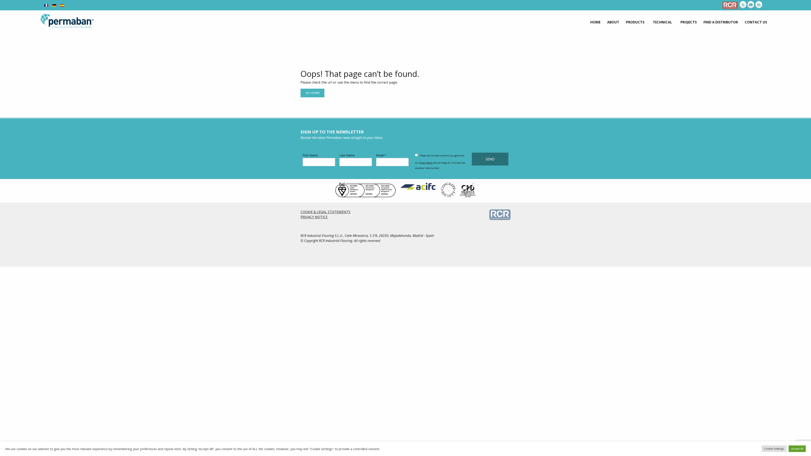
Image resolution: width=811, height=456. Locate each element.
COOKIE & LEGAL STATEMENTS (325, 212)
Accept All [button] (797, 449)
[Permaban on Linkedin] (758, 4)
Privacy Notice (426, 162)
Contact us (756, 22)
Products (635, 22)
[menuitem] (595, 22)
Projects (688, 22)
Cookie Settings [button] (774, 449)
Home (595, 22)
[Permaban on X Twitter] (743, 4)
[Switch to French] (46, 5)
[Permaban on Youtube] (750, 4)
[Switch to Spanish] (62, 5)
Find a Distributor (721, 22)
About (613, 22)
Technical (662, 22)
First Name (310, 155)
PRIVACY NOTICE (314, 217)
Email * (381, 155)
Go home (312, 93)
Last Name (347, 155)
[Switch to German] (54, 5)
